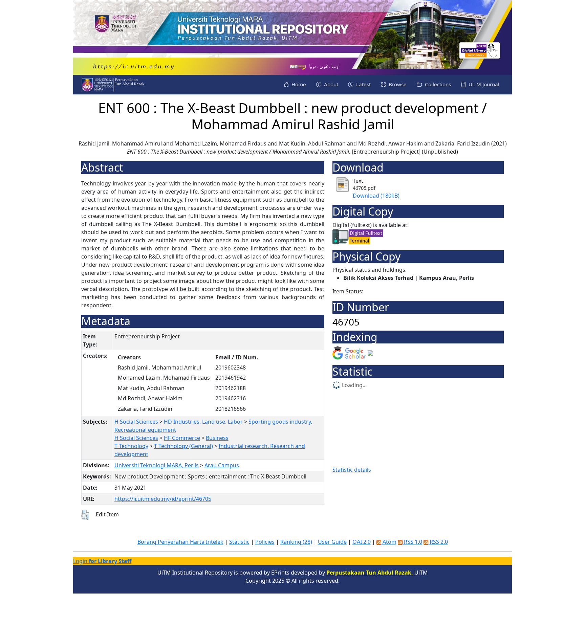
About (330, 84)
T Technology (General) (183, 446)
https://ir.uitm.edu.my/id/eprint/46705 (162, 498)
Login (102, 561)
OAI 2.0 (361, 541)
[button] (85, 515)
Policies (265, 541)
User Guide (332, 541)
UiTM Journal (483, 84)
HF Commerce (182, 438)
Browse (397, 84)
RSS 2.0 (438, 541)
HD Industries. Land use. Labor (203, 421)
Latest (363, 84)
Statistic (239, 541)
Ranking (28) (296, 541)
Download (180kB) (376, 195)
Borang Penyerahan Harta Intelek (180, 541)
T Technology (131, 446)
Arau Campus (221, 465)
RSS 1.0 (412, 541)
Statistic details (351, 469)
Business (217, 438)
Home (298, 84)
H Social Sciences (136, 421)
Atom (388, 541)
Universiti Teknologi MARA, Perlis (156, 465)
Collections (437, 84)
